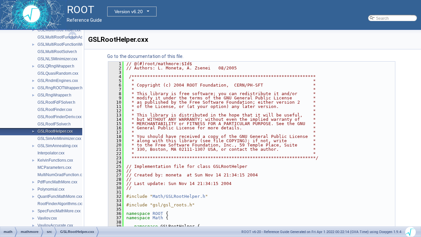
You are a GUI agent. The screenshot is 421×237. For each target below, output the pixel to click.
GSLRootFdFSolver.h (56, 102)
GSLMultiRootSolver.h (57, 51)
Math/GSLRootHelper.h (179, 196)
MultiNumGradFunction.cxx (61, 174)
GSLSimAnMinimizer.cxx (59, 138)
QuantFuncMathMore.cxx (59, 196)
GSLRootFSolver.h (54, 124)
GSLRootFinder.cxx (54, 109)
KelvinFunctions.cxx (55, 160)
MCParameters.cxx (54, 167)
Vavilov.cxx (47, 218)
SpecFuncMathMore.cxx (59, 211)
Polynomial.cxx (50, 189)
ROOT (158, 213)
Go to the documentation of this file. (145, 56)
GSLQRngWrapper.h (55, 66)
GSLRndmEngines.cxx (57, 80)
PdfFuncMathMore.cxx (57, 182)
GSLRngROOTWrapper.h (60, 88)
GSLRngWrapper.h (54, 95)
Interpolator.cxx (50, 153)
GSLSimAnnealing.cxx (57, 146)
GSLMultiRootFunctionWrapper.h (66, 44)
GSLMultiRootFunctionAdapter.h (66, 37)
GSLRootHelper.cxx (55, 131)
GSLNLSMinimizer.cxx (57, 59)
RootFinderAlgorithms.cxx (60, 203)
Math (158, 217)
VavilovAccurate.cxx (55, 225)
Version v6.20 (128, 11)
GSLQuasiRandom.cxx (57, 73)
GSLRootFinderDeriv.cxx (59, 117)
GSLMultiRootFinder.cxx (59, 30)
